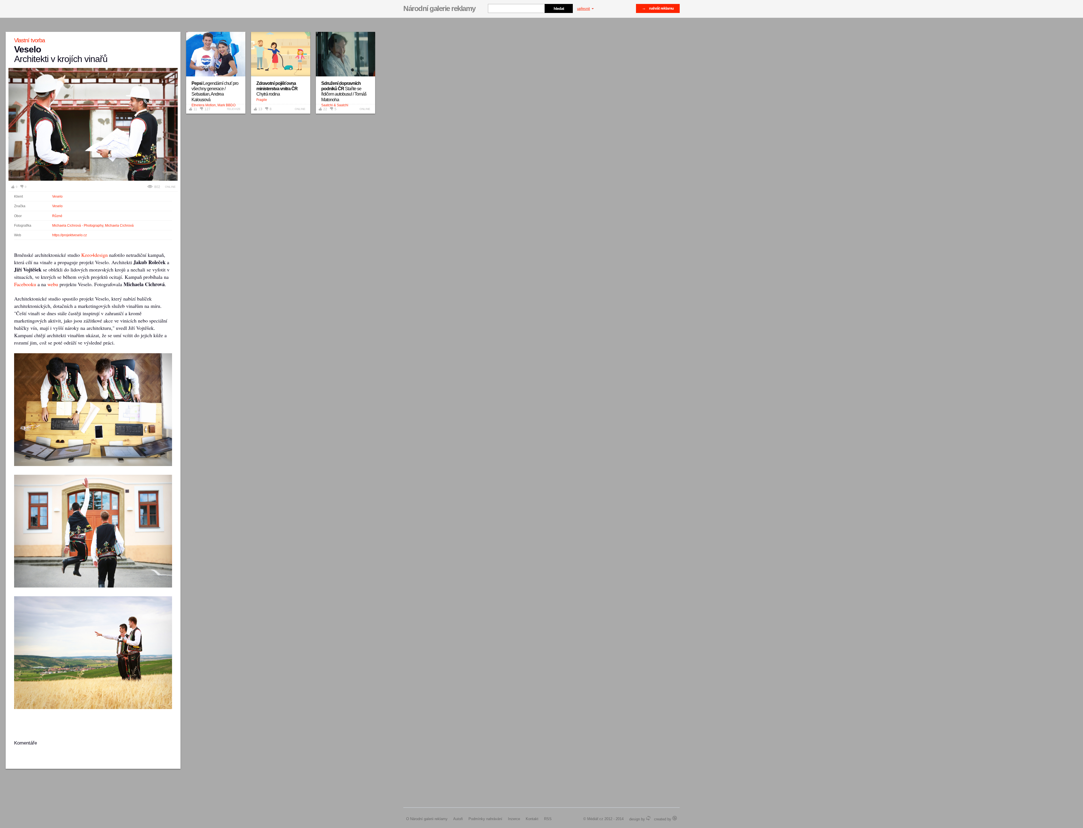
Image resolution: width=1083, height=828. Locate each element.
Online (170, 186)
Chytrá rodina (277, 88)
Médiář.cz (595, 819)
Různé (57, 216)
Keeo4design (94, 254)
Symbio (648, 818)
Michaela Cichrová (119, 226)
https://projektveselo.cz (69, 235)
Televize (234, 109)
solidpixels (674, 818)
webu (52, 284)
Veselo (57, 196)
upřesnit (583, 8)
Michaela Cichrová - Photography (77, 226)
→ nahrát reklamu (658, 8)
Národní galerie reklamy (439, 8)
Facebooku (25, 284)
